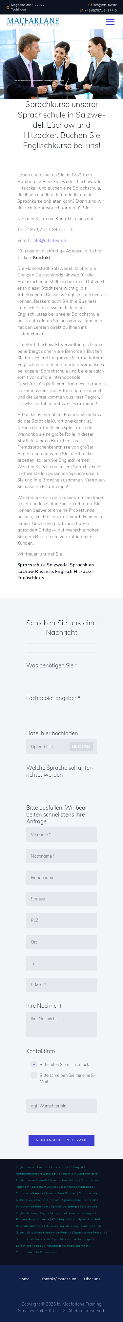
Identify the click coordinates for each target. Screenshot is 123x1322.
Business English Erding (62, 1226)
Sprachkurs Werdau (29, 1245)
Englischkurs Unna (53, 1213)
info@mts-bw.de (49, 240)
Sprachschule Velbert (64, 1180)
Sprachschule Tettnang (90, 1232)
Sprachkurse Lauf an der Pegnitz (49, 1232)
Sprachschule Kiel (44, 1186)
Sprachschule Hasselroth (33, 1239)
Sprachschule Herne (29, 1193)
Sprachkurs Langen (81, 1213)
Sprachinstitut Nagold (68, 1167)
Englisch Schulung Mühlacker (78, 1173)
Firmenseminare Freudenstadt (36, 1173)
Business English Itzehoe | (34, 1219)
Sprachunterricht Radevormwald (38, 1252)
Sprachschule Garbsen (61, 1193)
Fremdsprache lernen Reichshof (67, 1245)
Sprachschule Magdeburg (76, 1186)
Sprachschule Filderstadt (79, 1200)
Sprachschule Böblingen (32, 1206)
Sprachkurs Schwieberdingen (72, 1239)
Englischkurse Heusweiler (33, 1167)
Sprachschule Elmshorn (44, 1200)
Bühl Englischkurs (64, 1219)
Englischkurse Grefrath (31, 1180)
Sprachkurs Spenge (64, 1206)
